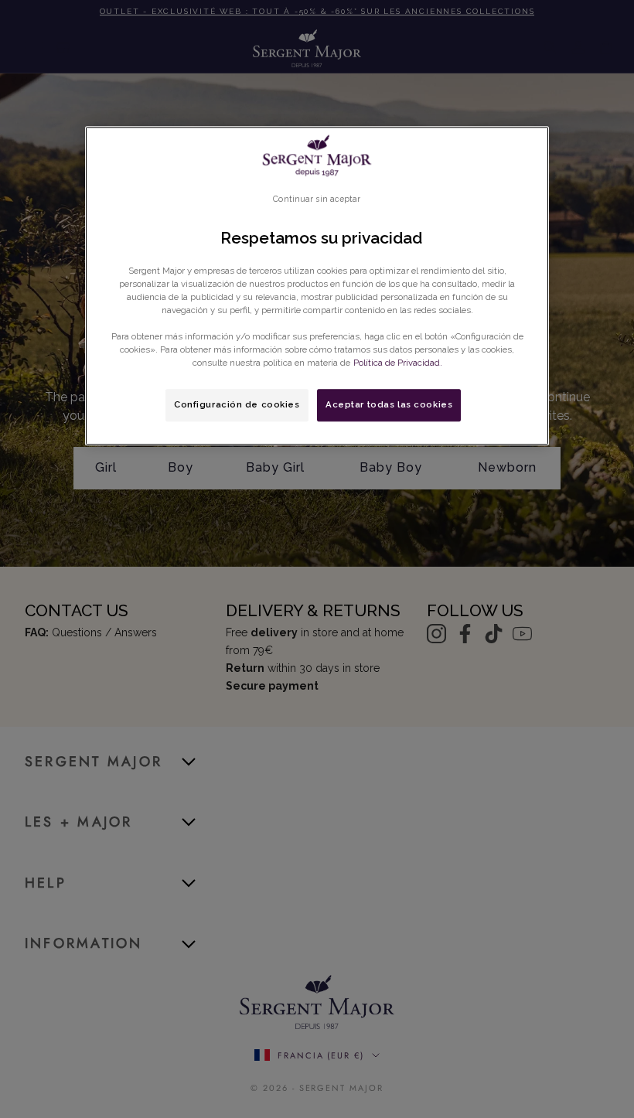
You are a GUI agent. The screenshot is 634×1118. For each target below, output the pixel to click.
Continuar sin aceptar (316, 198)
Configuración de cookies (237, 404)
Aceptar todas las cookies (389, 404)
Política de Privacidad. (397, 362)
